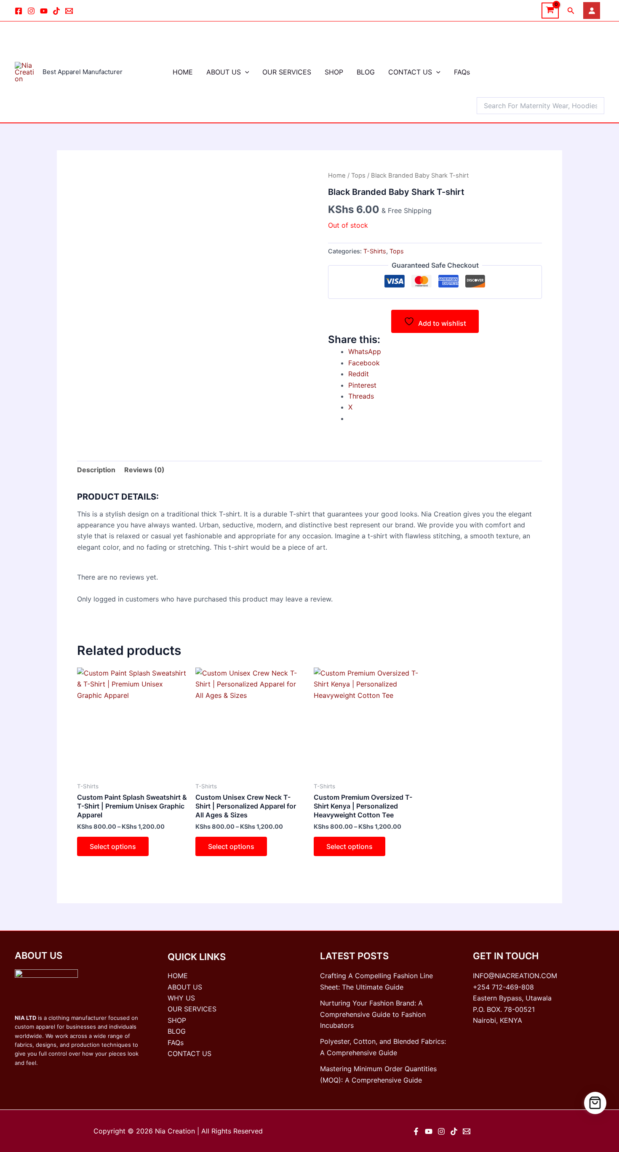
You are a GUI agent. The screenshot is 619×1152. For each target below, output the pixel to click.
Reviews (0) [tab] (144, 470)
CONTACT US (410, 72)
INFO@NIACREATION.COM (515, 975)
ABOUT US (223, 72)
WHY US (181, 998)
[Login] (591, 10)
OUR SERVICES (286, 72)
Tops (358, 175)
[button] (571, 10)
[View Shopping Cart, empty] (550, 11)
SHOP (334, 72)
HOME (183, 72)
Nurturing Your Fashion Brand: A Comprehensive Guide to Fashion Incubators (373, 1014)
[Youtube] (44, 11)
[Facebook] (18, 11)
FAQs (462, 72)
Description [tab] (96, 470)
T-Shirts (374, 251)
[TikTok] (56, 11)
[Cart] (595, 1103)
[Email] (69, 11)
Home (337, 175)
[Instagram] (31, 11)
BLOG (366, 72)
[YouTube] (428, 1131)
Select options (113, 846)
